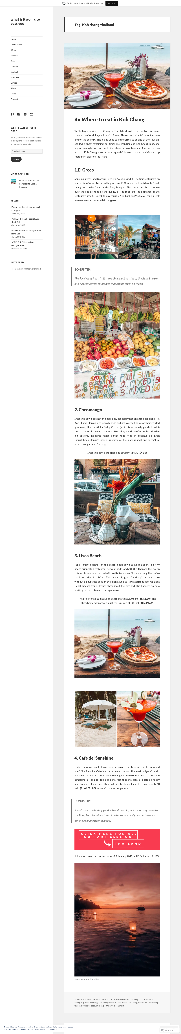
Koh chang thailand (107, 1002)
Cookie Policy (52, 1029)
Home (13, 39)
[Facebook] (14, 116)
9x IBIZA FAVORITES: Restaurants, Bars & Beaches (29, 183)
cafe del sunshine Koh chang (125, 999)
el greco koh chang (89, 1002)
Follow (16, 159)
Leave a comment (116, 1005)
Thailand (104, 999)
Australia (15, 77)
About (13, 88)
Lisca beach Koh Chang (126, 1002)
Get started (112, 3)
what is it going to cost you (25, 21)
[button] (96, 237)
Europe (14, 82)
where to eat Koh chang (93, 1005)
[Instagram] (26, 116)
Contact (14, 66)
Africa (13, 50)
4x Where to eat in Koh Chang (109, 119)
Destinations (16, 44)
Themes (14, 55)
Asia (13, 61)
